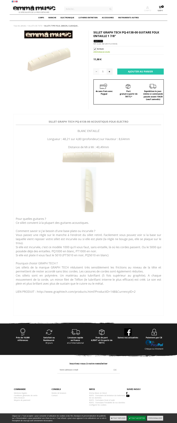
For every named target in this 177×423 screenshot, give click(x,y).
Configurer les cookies (97, 405)
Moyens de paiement (22, 400)
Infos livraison (19, 398)
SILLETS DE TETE (35, 26)
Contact (55, 395)
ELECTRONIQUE (67, 17)
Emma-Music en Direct (98, 393)
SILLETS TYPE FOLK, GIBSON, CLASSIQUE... (61, 26)
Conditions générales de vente (25, 395)
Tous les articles (19, 26)
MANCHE (52, 17)
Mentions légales (20, 393)
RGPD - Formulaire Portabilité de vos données (107, 402)
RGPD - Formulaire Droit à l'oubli (102, 400)
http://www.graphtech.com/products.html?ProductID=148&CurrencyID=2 (86, 292)
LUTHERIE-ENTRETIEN (88, 17)
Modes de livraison (59, 393)
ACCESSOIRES (108, 17)
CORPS (41, 17)
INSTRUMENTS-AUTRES (128, 17)
